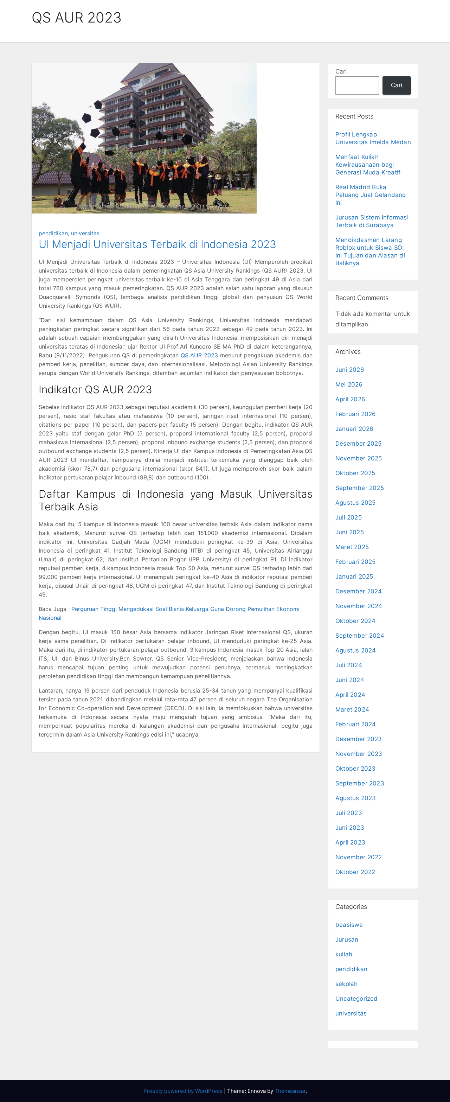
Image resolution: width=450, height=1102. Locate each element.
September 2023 (359, 783)
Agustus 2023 (355, 798)
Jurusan (346, 939)
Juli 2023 (348, 812)
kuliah (343, 954)
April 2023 (350, 842)
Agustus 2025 (355, 502)
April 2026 (350, 399)
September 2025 (359, 487)
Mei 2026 (349, 384)
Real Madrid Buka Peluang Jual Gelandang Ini (370, 195)
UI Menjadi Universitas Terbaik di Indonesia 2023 (157, 244)
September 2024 (359, 635)
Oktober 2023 (355, 768)
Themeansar (290, 1091)
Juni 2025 (349, 532)
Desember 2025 (358, 443)
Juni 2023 (349, 827)
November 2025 (358, 458)
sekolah (346, 983)
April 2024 (350, 694)
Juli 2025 (348, 517)
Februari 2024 (355, 724)
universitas (85, 233)
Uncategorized (356, 998)
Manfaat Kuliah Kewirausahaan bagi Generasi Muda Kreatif (367, 164)
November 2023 (358, 753)
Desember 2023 (358, 739)
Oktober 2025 (355, 473)
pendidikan (53, 233)
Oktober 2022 (355, 871)
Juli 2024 (348, 665)
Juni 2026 (349, 369)
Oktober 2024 (355, 620)
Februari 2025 (355, 561)
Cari (341, 71)
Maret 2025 (352, 546)
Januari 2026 (354, 428)
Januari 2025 (354, 576)
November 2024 (358, 606)
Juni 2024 (349, 679)
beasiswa (349, 924)
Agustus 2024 (355, 650)
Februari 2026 (355, 414)
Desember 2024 (358, 591)
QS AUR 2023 (199, 355)
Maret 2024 (352, 709)
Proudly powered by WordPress (183, 1091)
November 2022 (358, 857)
